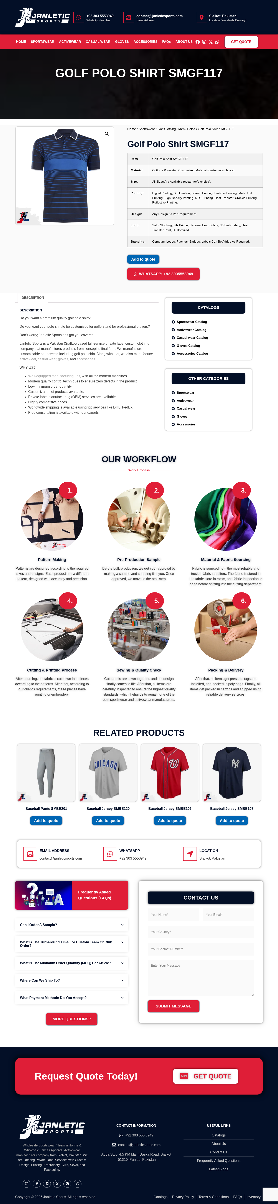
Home (131, 129)
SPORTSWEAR (42, 41)
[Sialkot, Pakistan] (201, 17)
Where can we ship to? (40, 980)
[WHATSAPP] (110, 854)
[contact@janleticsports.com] (128, 17)
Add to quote (143, 259)
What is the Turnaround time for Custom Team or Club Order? (66, 944)
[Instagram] (204, 42)
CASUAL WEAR (98, 41)
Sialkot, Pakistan (223, 16)
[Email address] (30, 854)
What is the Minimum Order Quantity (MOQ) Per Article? (65, 963)
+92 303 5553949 (100, 16)
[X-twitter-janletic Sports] (210, 42)
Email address (54, 851)
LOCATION (208, 851)
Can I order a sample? (38, 925)
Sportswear (147, 129)
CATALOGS (208, 307)
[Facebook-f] (37, 1184)
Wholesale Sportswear (39, 1145)
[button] (107, 134)
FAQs (166, 41)
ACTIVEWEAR (70, 41)
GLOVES (122, 41)
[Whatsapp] (217, 42)
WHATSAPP (129, 851)
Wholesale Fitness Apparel (43, 1150)
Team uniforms (67, 1145)
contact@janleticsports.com (159, 16)
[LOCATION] (190, 854)
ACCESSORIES (145, 41)
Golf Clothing (166, 129)
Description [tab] (33, 297)
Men (181, 129)
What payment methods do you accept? (53, 998)
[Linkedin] (47, 1184)
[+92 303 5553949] (78, 17)
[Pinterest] (67, 1184)
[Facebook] (197, 42)
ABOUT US (184, 41)
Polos (191, 129)
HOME (21, 41)
